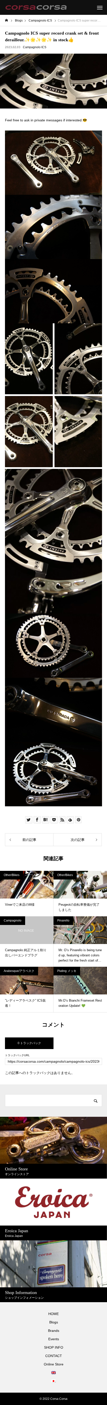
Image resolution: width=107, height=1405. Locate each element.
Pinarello (63, 920)
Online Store (53, 1364)
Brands (53, 1330)
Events (53, 1339)
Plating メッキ (66, 971)
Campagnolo (12, 920)
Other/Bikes (11, 875)
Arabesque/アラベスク (19, 971)
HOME (53, 1314)
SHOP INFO (53, 1347)
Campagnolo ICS (34, 47)
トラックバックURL (17, 1055)
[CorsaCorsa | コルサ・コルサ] (36, 7)
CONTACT (53, 1356)
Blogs (53, 1322)
